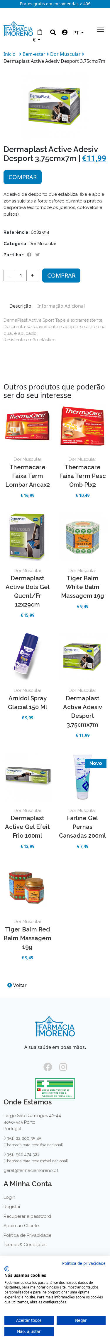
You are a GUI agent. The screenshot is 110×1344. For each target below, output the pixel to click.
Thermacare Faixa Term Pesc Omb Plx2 (82, 476)
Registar (12, 1206)
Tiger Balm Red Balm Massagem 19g (27, 938)
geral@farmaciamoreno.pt (31, 1170)
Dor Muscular (66, 54)
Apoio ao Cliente (21, 1225)
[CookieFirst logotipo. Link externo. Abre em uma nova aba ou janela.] (6, 1269)
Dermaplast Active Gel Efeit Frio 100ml (27, 827)
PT (76, 33)
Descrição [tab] (20, 306)
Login (9, 1197)
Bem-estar (35, 54)
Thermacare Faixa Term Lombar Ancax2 (27, 476)
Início (10, 54)
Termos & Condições (25, 1244)
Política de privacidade (84, 1263)
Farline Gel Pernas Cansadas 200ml (82, 827)
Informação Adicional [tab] (61, 306)
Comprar (23, 177)
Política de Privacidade (27, 1235)
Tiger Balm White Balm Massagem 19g (82, 587)
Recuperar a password (27, 1216)
